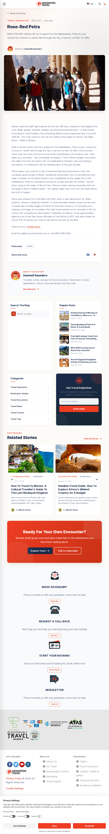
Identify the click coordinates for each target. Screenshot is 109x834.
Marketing (51, 776)
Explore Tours (38, 550)
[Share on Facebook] (88, 254)
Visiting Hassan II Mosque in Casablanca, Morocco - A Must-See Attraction (84, 314)
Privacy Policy (14, 778)
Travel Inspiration (18, 21)
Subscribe (79, 409)
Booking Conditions (90, 785)
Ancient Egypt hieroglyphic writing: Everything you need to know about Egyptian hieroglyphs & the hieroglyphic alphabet (84, 360)
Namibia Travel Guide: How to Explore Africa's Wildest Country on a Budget (77, 489)
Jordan (30, 246)
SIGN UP (54, 704)
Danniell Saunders (33, 49)
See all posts (29, 289)
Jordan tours (33, 226)
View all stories (91, 438)
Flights (83, 761)
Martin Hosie (25, 510)
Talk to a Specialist (68, 550)
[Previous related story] (12, 479)
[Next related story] (97, 479)
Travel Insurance (88, 766)
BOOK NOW (54, 670)
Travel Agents (53, 781)
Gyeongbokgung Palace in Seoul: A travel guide (83, 325)
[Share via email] (94, 254)
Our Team (51, 766)
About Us (51, 761)
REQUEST (54, 635)
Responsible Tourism (57, 771)
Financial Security (89, 780)
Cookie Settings (15, 788)
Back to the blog (18, 13)
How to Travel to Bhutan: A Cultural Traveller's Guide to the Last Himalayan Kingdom (29, 489)
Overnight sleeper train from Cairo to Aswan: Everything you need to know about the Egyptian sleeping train (84, 337)
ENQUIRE (54, 601)
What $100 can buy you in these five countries (83, 349)
